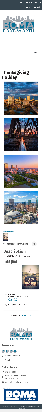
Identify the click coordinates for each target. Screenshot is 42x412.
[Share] (34, 243)
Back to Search (8, 232)
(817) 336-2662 (14, 299)
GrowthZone (26, 315)
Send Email (12, 301)
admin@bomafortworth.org (16, 382)
